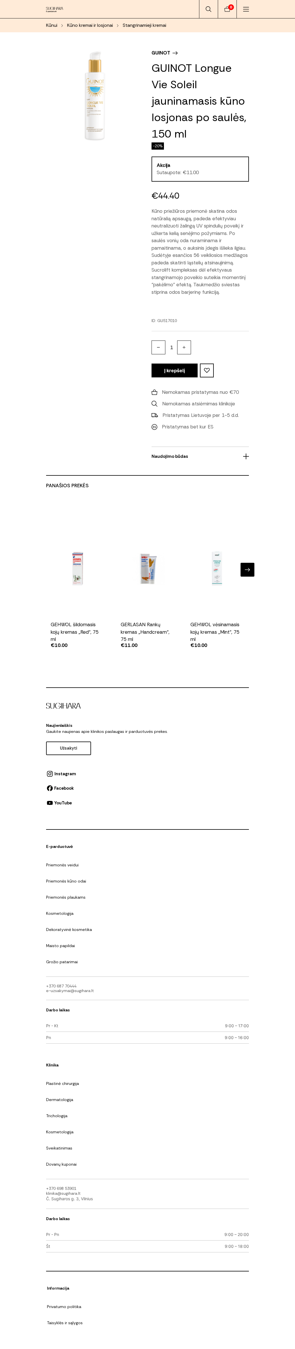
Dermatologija (59, 1099)
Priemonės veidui (62, 865)
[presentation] (47, 570)
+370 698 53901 (61, 1188)
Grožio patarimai (62, 961)
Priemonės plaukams (66, 897)
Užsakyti (68, 748)
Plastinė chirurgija (62, 1083)
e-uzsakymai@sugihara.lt (70, 990)
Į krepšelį (174, 370)
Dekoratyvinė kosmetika (69, 929)
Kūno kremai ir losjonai (90, 25)
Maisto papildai (60, 945)
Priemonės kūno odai (66, 881)
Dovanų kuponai (61, 1164)
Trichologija (56, 1115)
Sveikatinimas (59, 1148)
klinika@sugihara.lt (63, 1193)
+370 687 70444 (61, 986)
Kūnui (51, 25)
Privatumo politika (64, 1306)
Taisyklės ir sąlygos (65, 1322)
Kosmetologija (59, 913)
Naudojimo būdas (170, 456)
